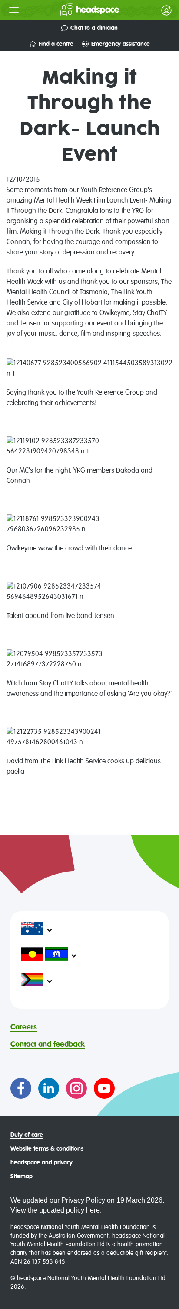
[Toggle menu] (14, 10)
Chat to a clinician (94, 28)
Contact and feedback (47, 1044)
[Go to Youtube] (104, 1088)
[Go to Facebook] (20, 1088)
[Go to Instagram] (76, 1088)
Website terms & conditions (46, 1149)
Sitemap (21, 1177)
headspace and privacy (41, 1163)
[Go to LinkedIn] (48, 1088)
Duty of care (26, 1135)
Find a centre (56, 44)
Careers (23, 1027)
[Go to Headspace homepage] (72, 10)
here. (94, 1210)
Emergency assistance (120, 44)
